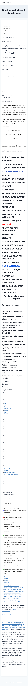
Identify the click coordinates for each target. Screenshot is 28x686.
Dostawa (6, 582)
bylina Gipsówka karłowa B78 (12, 600)
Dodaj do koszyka (6, 97)
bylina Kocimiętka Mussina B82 (12, 593)
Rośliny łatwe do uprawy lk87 (13, 322)
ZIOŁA (7, 238)
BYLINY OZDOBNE (13, 172)
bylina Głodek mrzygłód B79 (11, 598)
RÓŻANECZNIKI (11, 221)
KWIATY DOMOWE (11, 252)
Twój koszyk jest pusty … (8, 614)
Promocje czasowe (10, 305)
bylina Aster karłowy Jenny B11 (14, 356)
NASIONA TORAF (12, 262)
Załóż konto (7, 624)
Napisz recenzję (8, 627)
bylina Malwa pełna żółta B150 (13, 345)
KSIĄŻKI (8, 175)
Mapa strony (20, 682)
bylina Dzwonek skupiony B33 (13, 353)
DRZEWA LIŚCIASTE (13, 179)
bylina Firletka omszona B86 (11, 586)
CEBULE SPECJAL (12, 249)
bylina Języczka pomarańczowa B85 (13, 587)
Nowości (6, 405)
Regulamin (7, 410)
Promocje (6, 406)
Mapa (5, 412)
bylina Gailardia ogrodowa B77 (12, 601)
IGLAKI (6, 186)
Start (5, 403)
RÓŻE (6, 224)
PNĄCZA (8, 207)
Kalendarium (7, 408)
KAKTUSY (8, 190)
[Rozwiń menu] (25, 3)
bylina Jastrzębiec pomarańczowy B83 (14, 591)
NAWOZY (8, 276)
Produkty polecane (10, 472)
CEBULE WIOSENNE (13, 241)
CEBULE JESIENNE (13, 245)
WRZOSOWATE (10, 234)
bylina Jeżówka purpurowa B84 (12, 589)
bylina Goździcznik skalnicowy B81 (13, 594)
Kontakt (6, 414)
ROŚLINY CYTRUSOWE (13, 211)
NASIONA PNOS (11, 266)
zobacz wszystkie (14, 624)
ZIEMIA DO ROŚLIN (12, 286)
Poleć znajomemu (10, 625)
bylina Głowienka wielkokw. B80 (12, 596)
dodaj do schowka (7, 101)
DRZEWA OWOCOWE (13, 182)
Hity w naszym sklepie (11, 474)
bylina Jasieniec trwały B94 (12, 342)
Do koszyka (18, 634)
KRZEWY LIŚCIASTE (13, 193)
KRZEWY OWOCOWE (13, 197)
